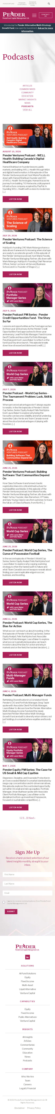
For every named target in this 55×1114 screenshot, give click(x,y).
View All (27, 110)
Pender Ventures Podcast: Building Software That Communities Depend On (26, 475)
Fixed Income (27, 981)
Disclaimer (19, 1108)
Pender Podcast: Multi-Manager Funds (27, 695)
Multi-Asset (27, 985)
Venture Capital (27, 993)
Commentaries (27, 89)
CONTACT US (46, 15)
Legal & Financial (27, 1088)
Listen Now (15, 199)
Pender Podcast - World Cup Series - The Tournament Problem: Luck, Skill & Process (27, 397)
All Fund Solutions (27, 973)
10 (27, 818)
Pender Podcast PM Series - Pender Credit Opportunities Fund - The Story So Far (26, 318)
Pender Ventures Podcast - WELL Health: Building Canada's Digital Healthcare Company (24, 159)
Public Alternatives (27, 1017)
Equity (27, 977)
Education (27, 96)
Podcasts (27, 106)
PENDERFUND (8, 4)
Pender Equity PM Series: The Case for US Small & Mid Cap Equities (27, 771)
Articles (27, 86)
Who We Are (27, 1076)
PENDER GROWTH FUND (33, 3)
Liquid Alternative (27, 989)
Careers (27, 1084)
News (27, 103)
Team (27, 1080)
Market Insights (27, 99)
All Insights (27, 1037)
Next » (32, 818)
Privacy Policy (34, 1108)
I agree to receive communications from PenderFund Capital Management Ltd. (28, 902)
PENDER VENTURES (22, 3)
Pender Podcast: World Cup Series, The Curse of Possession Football (27, 552)
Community (27, 93)
